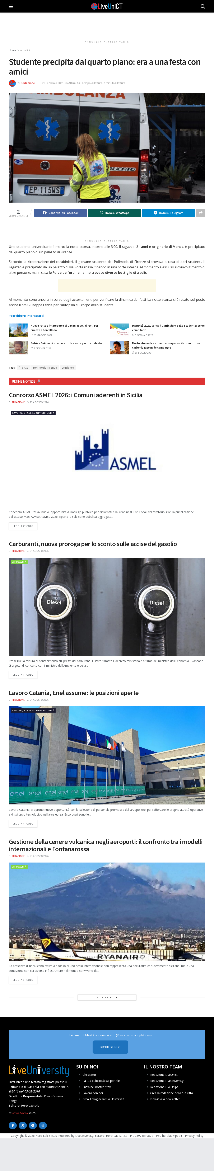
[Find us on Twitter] (23, 1125)
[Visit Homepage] (107, 6)
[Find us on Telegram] (33, 1125)
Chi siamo (89, 1074)
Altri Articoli (107, 997)
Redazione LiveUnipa (164, 1087)
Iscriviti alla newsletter (165, 1099)
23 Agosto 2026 (38, 856)
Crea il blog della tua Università (103, 1099)
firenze (23, 367)
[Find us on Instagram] (43, 1125)
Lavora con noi (93, 1093)
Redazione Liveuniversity (166, 1081)
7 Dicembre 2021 (42, 348)
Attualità (25, 50)
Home (12, 50)
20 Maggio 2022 (42, 335)
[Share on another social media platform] (200, 213)
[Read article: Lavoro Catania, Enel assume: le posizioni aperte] (107, 755)
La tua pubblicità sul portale (101, 1081)
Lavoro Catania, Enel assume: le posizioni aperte (74, 693)
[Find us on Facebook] (13, 1125)
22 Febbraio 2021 (53, 83)
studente (68, 367)
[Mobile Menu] (11, 6)
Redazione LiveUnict (164, 1074)
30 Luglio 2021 (143, 352)
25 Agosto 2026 (38, 402)
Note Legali (20, 1113)
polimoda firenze (45, 367)
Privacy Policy (194, 1136)
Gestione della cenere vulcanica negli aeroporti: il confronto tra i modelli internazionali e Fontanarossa (106, 845)
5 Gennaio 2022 (143, 335)
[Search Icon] (203, 6)
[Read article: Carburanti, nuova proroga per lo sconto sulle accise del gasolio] (107, 607)
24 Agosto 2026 (38, 550)
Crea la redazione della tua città (171, 1093)
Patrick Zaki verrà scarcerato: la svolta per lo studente (66, 343)
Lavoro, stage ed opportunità (33, 412)
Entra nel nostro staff (97, 1087)
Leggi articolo (25, 526)
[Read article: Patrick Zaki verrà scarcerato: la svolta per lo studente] (18, 347)
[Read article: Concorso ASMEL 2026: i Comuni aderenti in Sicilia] (107, 458)
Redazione (28, 83)
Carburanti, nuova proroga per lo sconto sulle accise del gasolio (93, 544)
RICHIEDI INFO (110, 1047)
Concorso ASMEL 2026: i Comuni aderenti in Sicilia (76, 395)
